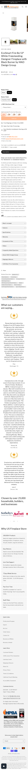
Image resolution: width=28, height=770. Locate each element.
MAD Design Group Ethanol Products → (9, 282)
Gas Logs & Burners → (20, 278)
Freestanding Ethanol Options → (8, 278)
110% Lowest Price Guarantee (11, 655)
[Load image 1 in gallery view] (5, 42)
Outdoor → (21, 282)
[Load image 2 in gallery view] (14, 42)
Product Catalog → (17, 284)
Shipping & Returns (8, 663)
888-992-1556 (13, 136)
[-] (3, 114)
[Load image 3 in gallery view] (22, 42)
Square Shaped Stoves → (21, 286)
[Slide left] (10, 521)
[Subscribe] (23, 741)
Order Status (6, 632)
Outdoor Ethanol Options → (7, 284)
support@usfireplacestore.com (14, 138)
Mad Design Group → (6, 280)
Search (5, 624)
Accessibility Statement (9, 680)
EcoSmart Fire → (15, 274)
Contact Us (6, 635)
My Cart (5, 628)
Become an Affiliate (8, 639)
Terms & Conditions (8, 673)
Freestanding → (14, 276)
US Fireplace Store (16, 753)
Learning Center (7, 659)
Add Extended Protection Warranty (11, 112)
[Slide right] (17, 521)
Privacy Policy (6, 670)
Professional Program (8, 621)
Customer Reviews (8, 652)
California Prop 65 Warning (10, 677)
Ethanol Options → (5, 276)
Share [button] (4, 270)
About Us (5, 666)
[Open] (3, 766)
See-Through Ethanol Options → (8, 286)
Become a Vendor (7, 642)
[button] (2, 7)
